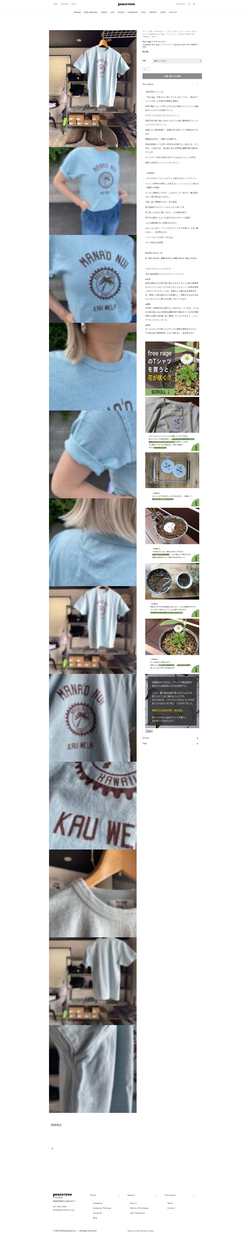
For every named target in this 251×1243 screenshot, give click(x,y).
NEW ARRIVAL (91, 12)
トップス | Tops (170, 31)
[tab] (172, 84)
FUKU (143, 12)
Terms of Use (133, 1231)
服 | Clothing (156, 31)
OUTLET (173, 12)
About (170, 1203)
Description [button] (148, 84)
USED (163, 12)
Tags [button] (144, 743)
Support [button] (131, 1195)
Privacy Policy (147, 1231)
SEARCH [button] (181, 4)
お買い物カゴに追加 (172, 76)
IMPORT (153, 12)
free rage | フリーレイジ (153, 41)
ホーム (145, 31)
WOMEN (64, 4)
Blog (95, 1218)
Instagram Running (102, 1208)
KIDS (73, 4)
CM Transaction (137, 1213)
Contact (171, 1208)
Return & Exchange (139, 1208)
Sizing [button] (145, 738)
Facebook (97, 1213)
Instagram (97, 1203)
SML (144, 61)
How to (133, 1203)
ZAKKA (104, 12)
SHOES (121, 12)
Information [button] (170, 1195)
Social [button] (93, 1195)
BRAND (77, 12)
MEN (56, 4)
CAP (112, 12)
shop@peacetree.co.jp (63, 1210)
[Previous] (52, 1148)
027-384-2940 (59, 1207)
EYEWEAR (133, 12)
